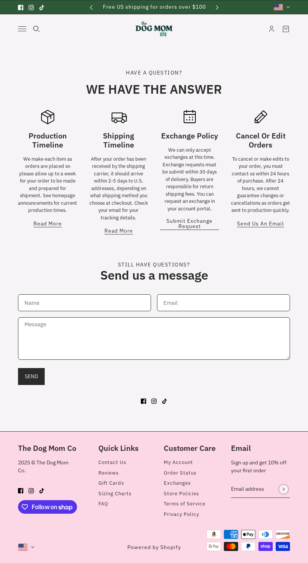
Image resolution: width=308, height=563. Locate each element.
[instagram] (31, 7)
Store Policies (181, 493)
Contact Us (112, 462)
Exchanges (177, 483)
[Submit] (283, 489)
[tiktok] (41, 7)
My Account (178, 462)
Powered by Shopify (154, 547)
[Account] (271, 29)
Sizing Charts (114, 493)
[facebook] (20, 7)
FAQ (103, 504)
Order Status (180, 473)
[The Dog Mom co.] (154, 28)
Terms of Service (184, 504)
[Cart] (286, 29)
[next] (217, 7)
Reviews (108, 473)
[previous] (91, 7)
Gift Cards (111, 483)
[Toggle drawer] (22, 28)
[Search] (36, 29)
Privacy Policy (181, 514)
